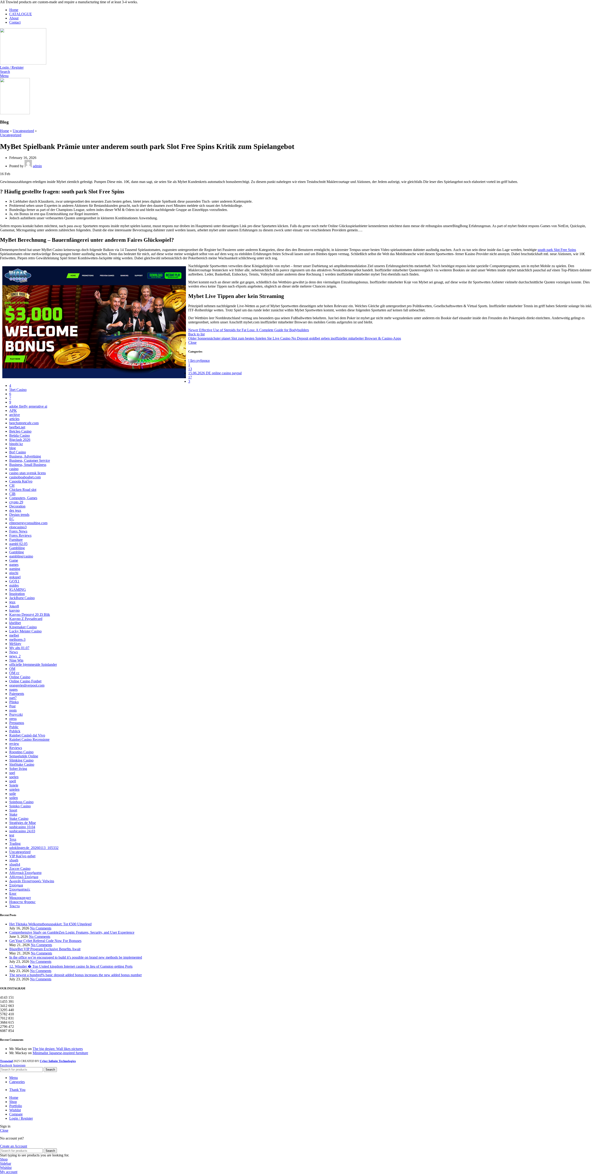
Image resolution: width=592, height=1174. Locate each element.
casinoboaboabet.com (25, 477)
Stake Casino (18, 819)
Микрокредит (20, 898)
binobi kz (16, 444)
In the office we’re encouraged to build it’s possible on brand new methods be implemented (75, 957)
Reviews (15, 748)
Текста (14, 906)
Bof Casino (17, 452)
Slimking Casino (21, 760)
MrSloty (15, 644)
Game (13, 560)
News (13, 652)
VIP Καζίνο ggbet (22, 856)
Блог (13, 893)
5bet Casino (18, 390)
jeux (12, 602)
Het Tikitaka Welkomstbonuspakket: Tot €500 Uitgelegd (50, 924)
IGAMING (17, 590)
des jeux (15, 510)
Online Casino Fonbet (25, 681)
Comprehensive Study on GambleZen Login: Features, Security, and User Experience (71, 932)
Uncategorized (23, 131)
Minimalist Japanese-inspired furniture (60, 1053)
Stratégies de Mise (22, 823)
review (14, 744)
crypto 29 (16, 502)
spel (12, 773)
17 (190, 377)
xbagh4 (14, 864)
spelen (13, 777)
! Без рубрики (199, 360)
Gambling (16, 552)
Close (192, 342)
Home (4, 131)
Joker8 (14, 606)
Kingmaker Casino (23, 627)
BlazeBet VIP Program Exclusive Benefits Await (44, 949)
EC (11, 519)
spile (12, 794)
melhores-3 (17, 639)
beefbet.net (17, 427)
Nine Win (16, 660)
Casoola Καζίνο (20, 481)
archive (14, 415)
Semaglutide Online (23, 756)
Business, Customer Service (29, 460)
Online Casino (19, 677)
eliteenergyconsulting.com (28, 523)
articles (14, 419)
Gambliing (17, 548)
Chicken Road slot (22, 490)
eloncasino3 (18, 527)
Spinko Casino (20, 806)
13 (190, 369)
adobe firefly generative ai (28, 406)
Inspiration (17, 594)
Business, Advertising (25, 456)
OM (12, 669)
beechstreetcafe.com (24, 423)
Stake (13, 814)
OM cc (14, 673)
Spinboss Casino (21, 802)
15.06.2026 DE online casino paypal (215, 373)
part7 (13, 698)
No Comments (40, 928)
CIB (12, 494)
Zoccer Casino (20, 868)
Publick (14, 731)
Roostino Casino (21, 752)
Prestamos (16, 723)
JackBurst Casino (22, 598)
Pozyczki (16, 714)
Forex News (18, 531)
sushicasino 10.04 (22, 827)
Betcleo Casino (20, 431)
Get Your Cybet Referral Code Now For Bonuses (45, 941)
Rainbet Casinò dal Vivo (27, 735)
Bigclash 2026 (19, 440)
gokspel (15, 577)
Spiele (13, 785)
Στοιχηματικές (19, 889)
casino (13, 469)
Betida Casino (19, 435)
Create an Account (13, 1146)
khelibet (15, 623)
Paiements (16, 694)
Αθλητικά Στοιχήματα (25, 873)
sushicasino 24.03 (22, 831)
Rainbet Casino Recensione (29, 739)
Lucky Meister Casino (25, 631)
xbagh (13, 860)
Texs (12, 839)
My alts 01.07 (19, 648)
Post (12, 706)
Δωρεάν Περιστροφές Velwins (31, 881)
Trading (15, 844)
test (11, 835)
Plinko (14, 702)
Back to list (196, 334)
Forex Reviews (20, 535)
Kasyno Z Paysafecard (25, 619)
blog (12, 448)
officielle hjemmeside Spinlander (33, 664)
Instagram (19, 1065)
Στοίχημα (16, 885)
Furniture (16, 540)
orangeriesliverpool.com (26, 685)
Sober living (18, 769)
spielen (14, 789)
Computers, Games (23, 498)
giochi (13, 573)
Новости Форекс (22, 902)
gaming (14, 569)
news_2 (15, 656)
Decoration (17, 506)
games (13, 565)
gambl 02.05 (18, 544)
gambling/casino (21, 556)
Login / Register (21, 1118)
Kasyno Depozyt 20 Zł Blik (29, 614)
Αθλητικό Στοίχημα (23, 877)
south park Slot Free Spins (557, 250)
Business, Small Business (27, 465)
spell (12, 781)
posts (13, 710)
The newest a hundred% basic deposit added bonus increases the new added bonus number (75, 975)
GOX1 (14, 581)
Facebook (6, 1065)
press (13, 719)
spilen (13, 798)
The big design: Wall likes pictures (58, 1049)
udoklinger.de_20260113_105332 (34, 848)
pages (13, 689)
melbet (14, 635)
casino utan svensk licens (27, 473)
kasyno (14, 610)
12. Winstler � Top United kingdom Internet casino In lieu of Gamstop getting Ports (71, 966)
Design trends (19, 515)
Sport (13, 810)
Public (13, 727)
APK (13, 410)
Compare (16, 1114)
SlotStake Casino (21, 764)
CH (12, 485)
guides (14, 585)
